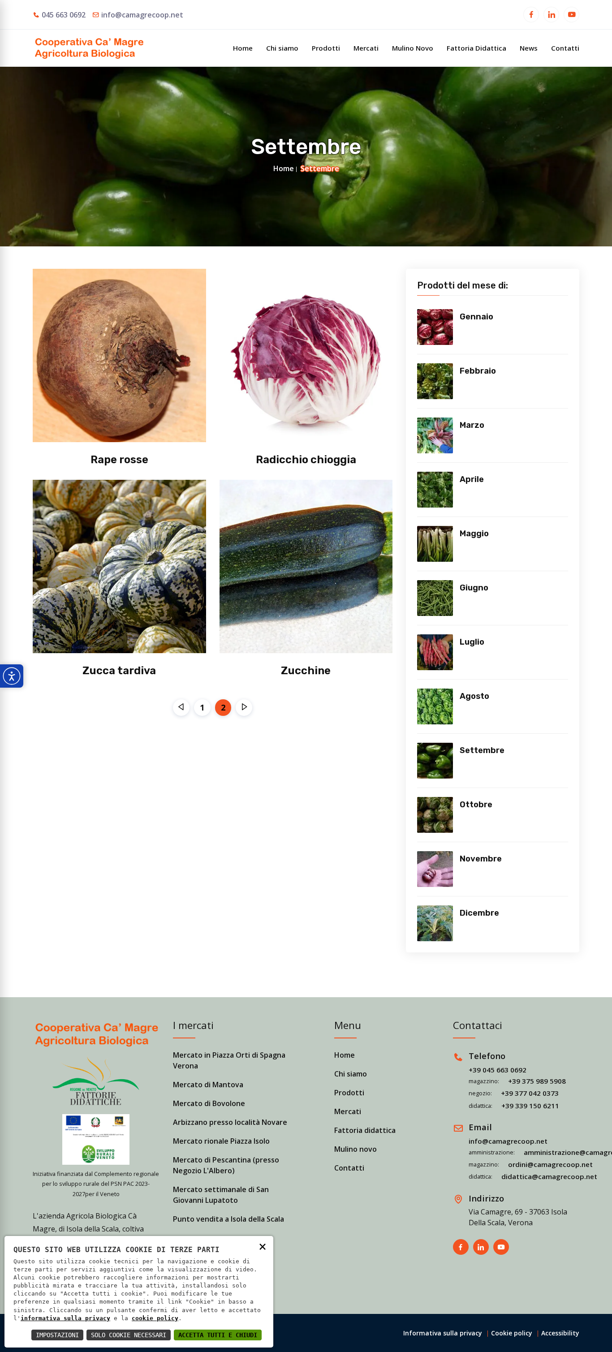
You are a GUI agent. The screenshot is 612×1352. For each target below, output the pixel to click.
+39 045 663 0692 (497, 1069)
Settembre (482, 750)
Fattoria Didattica (476, 47)
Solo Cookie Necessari (128, 1335)
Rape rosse (119, 459)
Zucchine (306, 670)
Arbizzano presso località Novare (230, 1122)
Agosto (474, 696)
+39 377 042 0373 (530, 1093)
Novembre (481, 859)
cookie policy (155, 1318)
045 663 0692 (64, 15)
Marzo (472, 425)
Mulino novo (355, 1149)
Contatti (565, 47)
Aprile (472, 479)
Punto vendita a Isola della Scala (228, 1219)
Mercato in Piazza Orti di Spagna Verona (229, 1060)
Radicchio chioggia (306, 459)
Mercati (366, 47)
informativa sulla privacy (65, 1318)
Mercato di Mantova (208, 1084)
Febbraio (478, 371)
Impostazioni (57, 1335)
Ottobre (476, 804)
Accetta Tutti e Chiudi (217, 1335)
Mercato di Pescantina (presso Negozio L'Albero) (226, 1165)
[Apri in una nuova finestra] (531, 16)
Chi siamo (282, 47)
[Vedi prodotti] (435, 327)
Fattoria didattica (365, 1130)
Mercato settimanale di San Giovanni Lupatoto (221, 1194)
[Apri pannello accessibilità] (11, 676)
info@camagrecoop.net (142, 15)
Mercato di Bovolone (209, 1103)
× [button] (263, 1246)
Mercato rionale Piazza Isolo (221, 1141)
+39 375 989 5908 (537, 1080)
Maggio (474, 533)
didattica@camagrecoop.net (549, 1176)
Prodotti (326, 47)
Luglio (472, 642)
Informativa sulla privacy (442, 1333)
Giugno (474, 588)
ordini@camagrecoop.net (550, 1164)
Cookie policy (511, 1333)
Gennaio (476, 317)
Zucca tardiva (119, 670)
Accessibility (560, 1333)
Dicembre (479, 913)
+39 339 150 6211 (530, 1105)
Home (243, 47)
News (529, 47)
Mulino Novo (412, 47)
